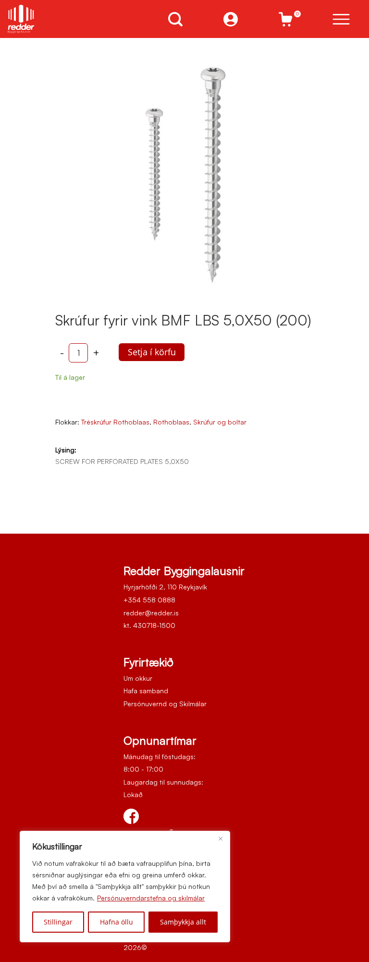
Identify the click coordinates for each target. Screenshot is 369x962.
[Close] (220, 838)
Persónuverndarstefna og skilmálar (151, 898)
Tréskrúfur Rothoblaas (115, 422)
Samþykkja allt (183, 921)
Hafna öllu (116, 921)
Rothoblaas (171, 422)
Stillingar (58, 921)
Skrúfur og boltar (219, 422)
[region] (125, 886)
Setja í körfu (152, 352)
